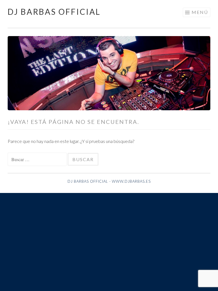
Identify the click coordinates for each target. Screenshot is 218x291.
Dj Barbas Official (54, 11)
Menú (200, 12)
